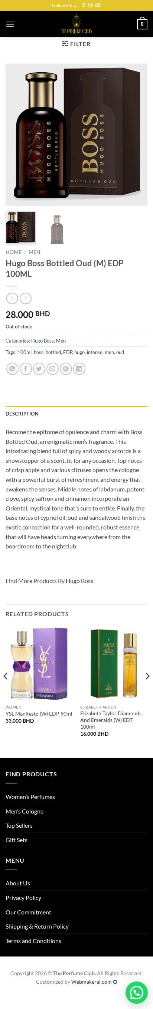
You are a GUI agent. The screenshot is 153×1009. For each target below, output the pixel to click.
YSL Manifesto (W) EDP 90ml (39, 714)
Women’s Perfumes (30, 796)
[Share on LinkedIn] (79, 369)
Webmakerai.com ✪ (94, 981)
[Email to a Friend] (52, 369)
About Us (18, 883)
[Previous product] (25, 298)
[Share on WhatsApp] (12, 369)
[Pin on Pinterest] (66, 369)
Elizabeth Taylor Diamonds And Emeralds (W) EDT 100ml (110, 719)
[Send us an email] (97, 5)
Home (14, 252)
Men (34, 252)
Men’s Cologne (24, 811)
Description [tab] (22, 414)
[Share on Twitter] (39, 369)
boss (38, 352)
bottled (53, 352)
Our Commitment (28, 912)
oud (120, 352)
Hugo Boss (42, 341)
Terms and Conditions (33, 940)
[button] (10, 24)
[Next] (135, 134)
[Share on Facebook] (26, 369)
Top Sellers (19, 825)
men (109, 352)
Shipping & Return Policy (37, 926)
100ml (24, 352)
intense (94, 352)
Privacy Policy (23, 897)
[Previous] (18, 134)
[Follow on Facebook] (83, 5)
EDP (67, 352)
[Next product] (12, 298)
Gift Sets (16, 839)
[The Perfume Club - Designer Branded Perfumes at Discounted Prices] (76, 24)
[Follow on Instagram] (90, 5)
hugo (79, 352)
